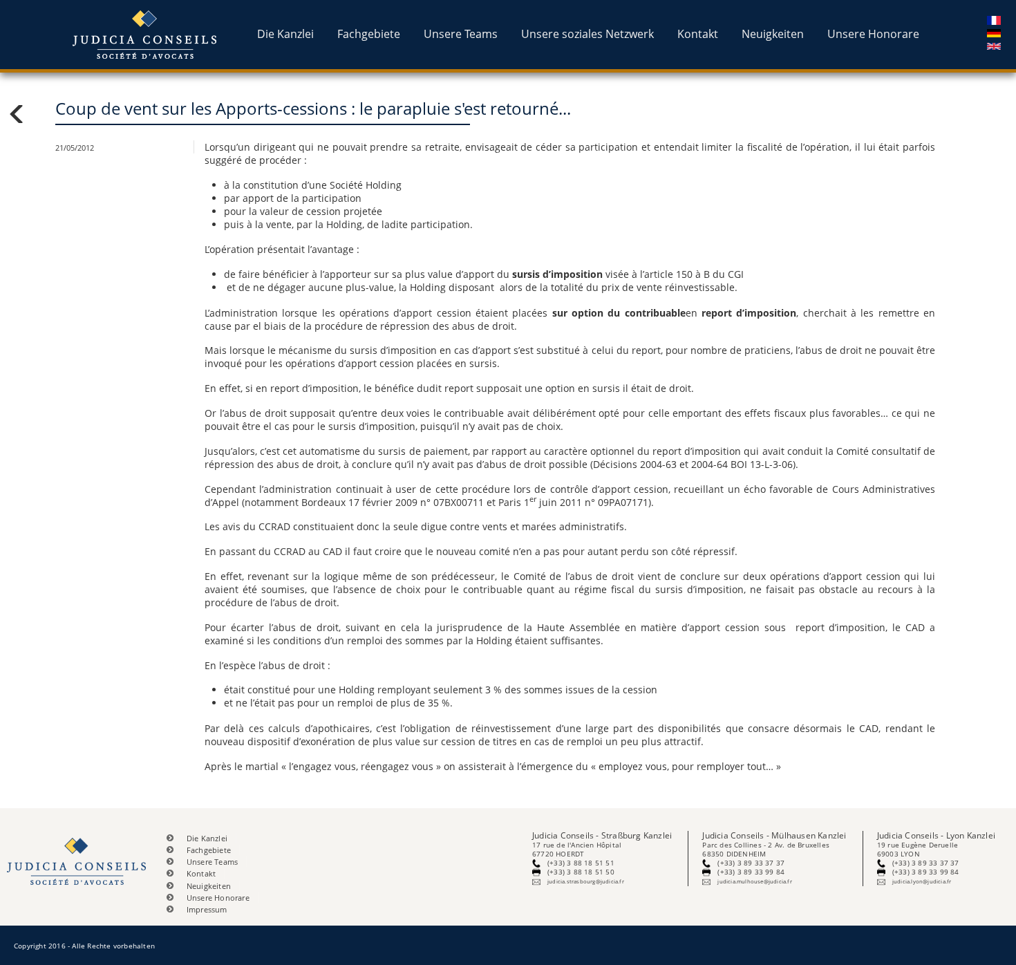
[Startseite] (146, 34)
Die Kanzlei (285, 33)
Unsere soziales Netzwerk (587, 33)
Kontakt (697, 33)
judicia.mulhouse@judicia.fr (754, 881)
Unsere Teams (461, 33)
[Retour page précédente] (27, 114)
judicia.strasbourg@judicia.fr (585, 881)
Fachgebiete (368, 33)
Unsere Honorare (873, 33)
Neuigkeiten (773, 33)
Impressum (207, 909)
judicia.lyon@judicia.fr (922, 881)
